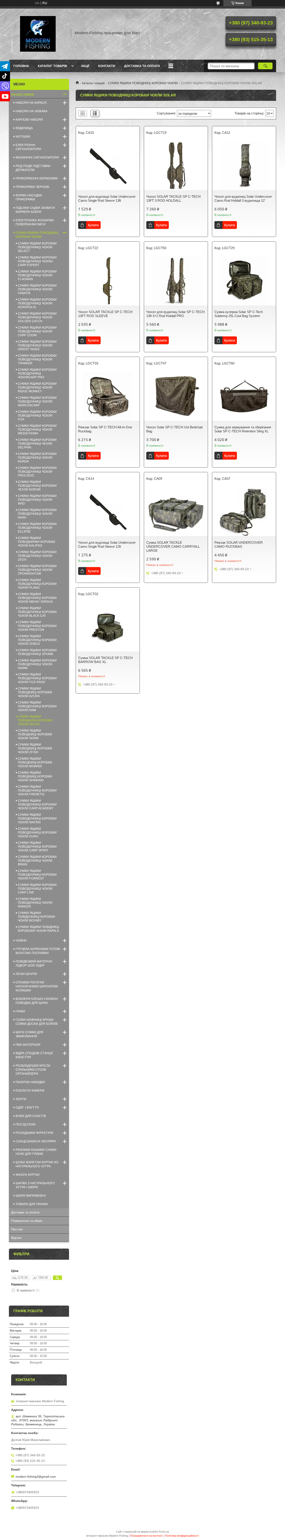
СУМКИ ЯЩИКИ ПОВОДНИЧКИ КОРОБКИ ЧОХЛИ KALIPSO (36, 541)
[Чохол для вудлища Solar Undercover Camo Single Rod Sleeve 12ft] (107, 511)
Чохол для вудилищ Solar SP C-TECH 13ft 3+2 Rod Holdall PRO (175, 314)
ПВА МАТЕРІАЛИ (28, 1044)
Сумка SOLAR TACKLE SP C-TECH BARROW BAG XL (105, 660)
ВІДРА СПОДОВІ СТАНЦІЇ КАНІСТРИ (34, 1055)
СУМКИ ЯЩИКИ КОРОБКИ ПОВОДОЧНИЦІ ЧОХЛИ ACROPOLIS (37, 303)
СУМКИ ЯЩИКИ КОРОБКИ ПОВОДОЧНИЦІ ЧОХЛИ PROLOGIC (37, 471)
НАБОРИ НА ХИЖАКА (31, 111)
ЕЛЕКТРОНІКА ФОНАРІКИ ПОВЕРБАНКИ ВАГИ (35, 222)
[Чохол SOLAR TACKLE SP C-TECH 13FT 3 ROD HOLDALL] (176, 165)
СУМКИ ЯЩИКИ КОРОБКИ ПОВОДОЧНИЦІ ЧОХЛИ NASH (37, 513)
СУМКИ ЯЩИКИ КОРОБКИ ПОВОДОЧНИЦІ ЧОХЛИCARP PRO (37, 373)
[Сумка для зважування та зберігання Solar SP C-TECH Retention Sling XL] (244, 396)
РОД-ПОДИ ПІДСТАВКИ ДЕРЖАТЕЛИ (33, 168)
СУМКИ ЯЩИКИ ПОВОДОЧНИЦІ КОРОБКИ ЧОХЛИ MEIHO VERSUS (37, 597)
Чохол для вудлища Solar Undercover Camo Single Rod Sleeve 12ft (107, 544)
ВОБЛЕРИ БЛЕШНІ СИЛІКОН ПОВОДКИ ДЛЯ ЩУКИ (37, 1001)
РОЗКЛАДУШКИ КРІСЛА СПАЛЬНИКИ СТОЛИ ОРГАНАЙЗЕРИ (33, 1069)
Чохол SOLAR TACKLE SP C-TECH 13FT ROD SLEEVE (105, 314)
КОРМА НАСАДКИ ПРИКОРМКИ (29, 197)
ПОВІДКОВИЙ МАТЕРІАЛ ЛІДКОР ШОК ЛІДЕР (34, 963)
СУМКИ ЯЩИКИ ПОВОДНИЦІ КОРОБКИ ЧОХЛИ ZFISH (35, 748)
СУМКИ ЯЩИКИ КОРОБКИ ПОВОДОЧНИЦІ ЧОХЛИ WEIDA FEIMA (37, 429)
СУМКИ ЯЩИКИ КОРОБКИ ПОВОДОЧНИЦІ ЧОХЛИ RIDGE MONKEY (37, 387)
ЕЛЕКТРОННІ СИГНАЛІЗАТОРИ (28, 147)
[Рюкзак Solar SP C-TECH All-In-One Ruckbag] (107, 396)
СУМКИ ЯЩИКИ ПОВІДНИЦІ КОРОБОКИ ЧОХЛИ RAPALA (38, 928)
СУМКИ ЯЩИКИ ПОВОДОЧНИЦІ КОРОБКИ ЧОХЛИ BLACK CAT (37, 611)
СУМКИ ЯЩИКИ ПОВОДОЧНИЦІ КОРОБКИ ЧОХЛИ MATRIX (37, 818)
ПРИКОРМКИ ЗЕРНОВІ (32, 187)
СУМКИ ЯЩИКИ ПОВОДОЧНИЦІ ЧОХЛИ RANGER (35, 902)
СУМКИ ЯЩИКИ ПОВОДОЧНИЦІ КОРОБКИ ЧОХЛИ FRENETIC (37, 790)
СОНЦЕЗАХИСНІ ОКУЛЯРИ (36, 1141)
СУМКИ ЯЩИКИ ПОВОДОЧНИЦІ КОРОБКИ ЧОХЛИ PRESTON (37, 625)
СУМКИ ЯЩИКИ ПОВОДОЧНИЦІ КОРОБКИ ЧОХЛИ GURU (37, 832)
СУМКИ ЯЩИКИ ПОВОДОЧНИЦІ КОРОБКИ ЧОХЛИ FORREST (37, 874)
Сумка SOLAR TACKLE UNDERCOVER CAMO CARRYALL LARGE (173, 546)
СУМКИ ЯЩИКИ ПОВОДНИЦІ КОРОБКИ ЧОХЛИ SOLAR (35, 720)
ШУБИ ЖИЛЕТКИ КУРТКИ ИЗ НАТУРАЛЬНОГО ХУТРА (37, 1164)
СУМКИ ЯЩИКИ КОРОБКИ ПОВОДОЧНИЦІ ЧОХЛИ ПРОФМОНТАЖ (37, 569)
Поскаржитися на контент (146, 1535)
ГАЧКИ (20, 1011)
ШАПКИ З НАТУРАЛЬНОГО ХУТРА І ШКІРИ (35, 1185)
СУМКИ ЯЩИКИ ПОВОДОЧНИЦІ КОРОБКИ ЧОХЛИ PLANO (37, 583)
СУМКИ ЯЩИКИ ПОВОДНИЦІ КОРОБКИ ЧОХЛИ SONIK (35, 734)
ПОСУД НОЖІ (26, 1124)
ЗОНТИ (21, 1099)
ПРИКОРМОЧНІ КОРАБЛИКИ (37, 178)
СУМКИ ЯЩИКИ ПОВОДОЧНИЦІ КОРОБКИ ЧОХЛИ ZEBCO (37, 639)
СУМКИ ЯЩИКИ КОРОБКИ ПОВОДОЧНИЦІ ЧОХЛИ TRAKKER (37, 359)
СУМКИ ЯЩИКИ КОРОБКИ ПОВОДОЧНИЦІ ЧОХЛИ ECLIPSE (37, 527)
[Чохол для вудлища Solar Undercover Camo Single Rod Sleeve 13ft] (107, 165)
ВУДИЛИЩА (24, 128)
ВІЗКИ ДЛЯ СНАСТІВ (31, 1116)
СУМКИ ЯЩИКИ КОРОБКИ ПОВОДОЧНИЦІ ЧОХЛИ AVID (37, 499)
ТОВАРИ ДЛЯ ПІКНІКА (32, 1204)
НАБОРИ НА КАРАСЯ (31, 102)
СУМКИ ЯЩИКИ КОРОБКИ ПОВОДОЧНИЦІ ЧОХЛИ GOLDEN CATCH (37, 317)
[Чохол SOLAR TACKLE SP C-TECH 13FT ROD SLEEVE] (107, 280)
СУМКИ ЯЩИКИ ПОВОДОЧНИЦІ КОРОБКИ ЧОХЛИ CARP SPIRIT (37, 846)
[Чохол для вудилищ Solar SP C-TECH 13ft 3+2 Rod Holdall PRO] (176, 280)
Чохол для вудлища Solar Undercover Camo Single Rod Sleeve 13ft (107, 198)
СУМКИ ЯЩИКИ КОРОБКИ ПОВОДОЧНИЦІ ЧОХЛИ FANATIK (37, 289)
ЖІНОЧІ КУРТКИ (27, 1174)
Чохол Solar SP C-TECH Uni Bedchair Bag (174, 429)
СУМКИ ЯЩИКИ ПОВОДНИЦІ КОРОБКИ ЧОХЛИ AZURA (35, 692)
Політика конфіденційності (182, 1535)
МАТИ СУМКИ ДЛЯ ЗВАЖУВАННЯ (29, 1034)
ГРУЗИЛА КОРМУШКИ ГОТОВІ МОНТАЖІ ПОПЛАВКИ (38, 951)
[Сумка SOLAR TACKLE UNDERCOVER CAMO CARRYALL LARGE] (176, 511)
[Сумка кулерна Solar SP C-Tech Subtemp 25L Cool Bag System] (244, 280)
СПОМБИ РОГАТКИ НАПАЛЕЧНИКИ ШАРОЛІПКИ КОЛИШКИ (37, 986)
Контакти (106, 66)
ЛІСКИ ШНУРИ (26, 974)
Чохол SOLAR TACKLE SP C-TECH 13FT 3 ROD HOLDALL (173, 198)
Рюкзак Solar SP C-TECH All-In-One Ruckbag (105, 429)
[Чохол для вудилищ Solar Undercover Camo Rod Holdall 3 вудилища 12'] (244, 165)
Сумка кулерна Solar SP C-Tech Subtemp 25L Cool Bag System (238, 314)
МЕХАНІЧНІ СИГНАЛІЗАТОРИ (37, 157)
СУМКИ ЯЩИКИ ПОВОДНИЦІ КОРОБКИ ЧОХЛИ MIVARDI (35, 762)
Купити (93, 225)
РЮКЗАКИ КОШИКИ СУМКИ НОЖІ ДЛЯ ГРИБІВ (36, 1152)
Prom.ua (164, 1531)
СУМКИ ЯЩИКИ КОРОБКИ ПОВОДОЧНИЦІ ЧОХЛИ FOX (37, 415)
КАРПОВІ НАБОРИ (29, 119)
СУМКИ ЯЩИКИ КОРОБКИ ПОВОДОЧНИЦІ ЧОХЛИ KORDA (37, 457)
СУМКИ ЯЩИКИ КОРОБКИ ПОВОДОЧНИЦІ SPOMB (37, 652)
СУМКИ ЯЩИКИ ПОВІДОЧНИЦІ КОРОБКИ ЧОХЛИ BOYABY (36, 916)
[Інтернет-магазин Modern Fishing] (38, 33)
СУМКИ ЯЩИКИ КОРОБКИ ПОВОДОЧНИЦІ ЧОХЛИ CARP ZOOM (37, 331)
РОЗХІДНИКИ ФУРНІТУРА (34, 1133)
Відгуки (16, 1237)
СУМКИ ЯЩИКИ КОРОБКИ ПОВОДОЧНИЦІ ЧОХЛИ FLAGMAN (37, 275)
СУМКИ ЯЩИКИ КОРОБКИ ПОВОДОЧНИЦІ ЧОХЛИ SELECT (37, 247)
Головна (21, 66)
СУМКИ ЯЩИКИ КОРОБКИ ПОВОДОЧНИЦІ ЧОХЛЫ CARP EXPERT (37, 261)
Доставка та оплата (142, 66)
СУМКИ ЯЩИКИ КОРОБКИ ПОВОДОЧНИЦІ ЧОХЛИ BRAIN (37, 860)
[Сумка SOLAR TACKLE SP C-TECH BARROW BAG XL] (107, 626)
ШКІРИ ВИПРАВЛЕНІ (31, 1195)
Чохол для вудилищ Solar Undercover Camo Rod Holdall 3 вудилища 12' (243, 198)
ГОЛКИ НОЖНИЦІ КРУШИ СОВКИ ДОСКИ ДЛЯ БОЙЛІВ (36, 1021)
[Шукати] (265, 66)
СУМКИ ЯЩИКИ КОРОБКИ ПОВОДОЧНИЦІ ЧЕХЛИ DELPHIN (37, 443)
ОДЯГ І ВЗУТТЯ (27, 1107)
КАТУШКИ (23, 136)
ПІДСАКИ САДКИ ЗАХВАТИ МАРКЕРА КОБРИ (35, 210)
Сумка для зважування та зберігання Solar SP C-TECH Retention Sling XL (242, 429)
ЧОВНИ (21, 940)
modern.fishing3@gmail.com (36, 1476)
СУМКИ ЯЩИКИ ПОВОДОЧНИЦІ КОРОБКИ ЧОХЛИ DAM (37, 706)
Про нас (17, 1229)
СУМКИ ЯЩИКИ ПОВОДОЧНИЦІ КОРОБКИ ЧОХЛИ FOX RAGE (37, 678)
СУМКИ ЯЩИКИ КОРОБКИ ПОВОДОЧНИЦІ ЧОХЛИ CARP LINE (37, 888)
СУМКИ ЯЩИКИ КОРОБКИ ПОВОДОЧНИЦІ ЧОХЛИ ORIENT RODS (37, 345)
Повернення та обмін (26, 1221)
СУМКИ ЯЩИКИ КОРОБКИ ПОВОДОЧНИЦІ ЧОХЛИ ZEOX (37, 555)
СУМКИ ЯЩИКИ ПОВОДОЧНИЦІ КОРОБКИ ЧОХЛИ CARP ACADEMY (37, 804)
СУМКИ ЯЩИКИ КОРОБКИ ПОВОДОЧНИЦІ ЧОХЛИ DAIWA (37, 664)
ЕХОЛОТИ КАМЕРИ (30, 1090)
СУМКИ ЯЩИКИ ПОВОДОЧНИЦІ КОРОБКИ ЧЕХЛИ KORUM (37, 485)
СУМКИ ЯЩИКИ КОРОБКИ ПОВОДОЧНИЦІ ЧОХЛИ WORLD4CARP (37, 401)
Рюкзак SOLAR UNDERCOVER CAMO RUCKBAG (238, 544)
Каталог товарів (52, 66)
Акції (85, 66)
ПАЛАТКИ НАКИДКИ (30, 1082)
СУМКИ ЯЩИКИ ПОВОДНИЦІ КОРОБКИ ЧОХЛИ (143, 83)
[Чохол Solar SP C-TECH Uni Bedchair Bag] (176, 396)
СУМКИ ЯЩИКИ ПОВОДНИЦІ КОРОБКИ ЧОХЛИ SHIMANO (35, 776)
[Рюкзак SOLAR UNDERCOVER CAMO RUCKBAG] (244, 511)
